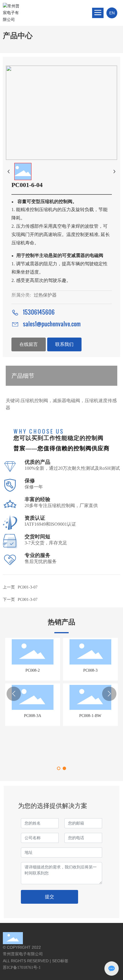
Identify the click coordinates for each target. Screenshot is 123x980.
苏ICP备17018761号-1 (22, 967)
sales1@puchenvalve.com (52, 323)
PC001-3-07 (27, 599)
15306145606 (39, 312)
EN (112, 13)
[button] (58, 768)
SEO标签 (60, 960)
